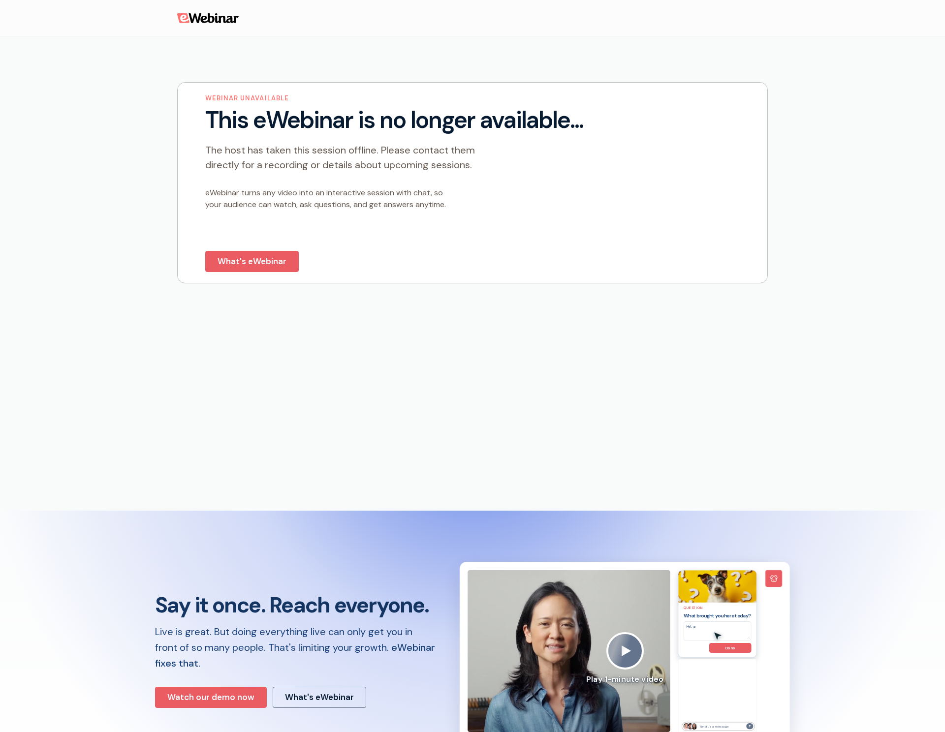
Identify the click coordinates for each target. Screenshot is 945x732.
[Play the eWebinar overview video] (625, 651)
